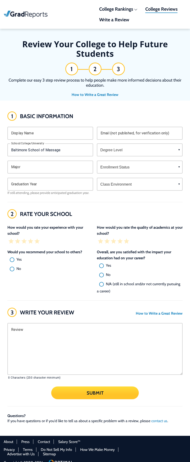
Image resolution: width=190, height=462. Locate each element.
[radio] (50, 259)
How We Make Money (97, 449)
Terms (28, 449)
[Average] (24, 241)
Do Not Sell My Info (56, 449)
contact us (159, 421)
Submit (95, 393)
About (8, 442)
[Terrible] (11, 241)
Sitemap (49, 454)
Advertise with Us (21, 454)
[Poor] (17, 241)
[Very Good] (30, 241)
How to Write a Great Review (95, 94)
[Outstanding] (37, 241)
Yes (19, 259)
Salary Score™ (69, 442)
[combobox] (50, 149)
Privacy (9, 449)
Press (25, 442)
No (18, 268)
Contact (44, 442)
